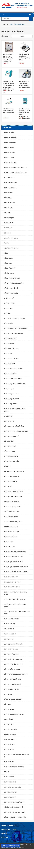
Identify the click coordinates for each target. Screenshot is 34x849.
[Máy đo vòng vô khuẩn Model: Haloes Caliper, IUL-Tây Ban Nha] (25, 74)
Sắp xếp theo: (5, 36)
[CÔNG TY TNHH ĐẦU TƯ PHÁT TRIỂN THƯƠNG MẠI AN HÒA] (17, 5)
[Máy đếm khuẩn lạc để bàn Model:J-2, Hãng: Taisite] (25, 47)
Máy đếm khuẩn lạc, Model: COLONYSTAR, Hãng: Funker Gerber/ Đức (8, 57)
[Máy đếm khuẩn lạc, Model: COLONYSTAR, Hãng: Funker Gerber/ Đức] (9, 47)
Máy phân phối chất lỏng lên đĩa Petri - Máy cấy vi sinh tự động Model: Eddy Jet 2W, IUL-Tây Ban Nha (8, 87)
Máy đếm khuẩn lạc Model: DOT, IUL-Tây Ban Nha (8, 110)
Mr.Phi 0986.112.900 (11, 846)
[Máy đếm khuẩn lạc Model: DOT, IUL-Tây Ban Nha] (9, 102)
